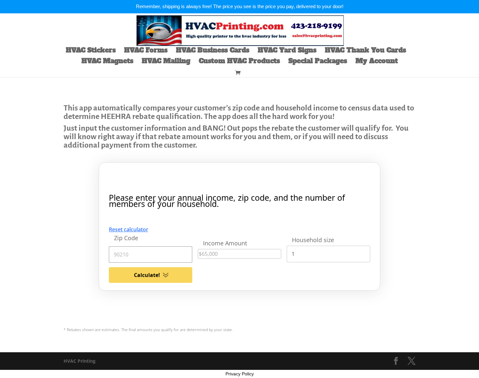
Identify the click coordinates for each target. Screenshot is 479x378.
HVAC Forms (145, 51)
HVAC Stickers (91, 51)
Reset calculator (128, 229)
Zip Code (126, 238)
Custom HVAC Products (239, 62)
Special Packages (317, 62)
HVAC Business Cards (212, 51)
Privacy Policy (239, 373)
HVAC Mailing (166, 62)
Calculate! (147, 275)
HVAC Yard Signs (287, 51)
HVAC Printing (79, 361)
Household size (313, 240)
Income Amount (225, 243)
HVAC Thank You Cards (365, 51)
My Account (377, 62)
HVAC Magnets (107, 62)
